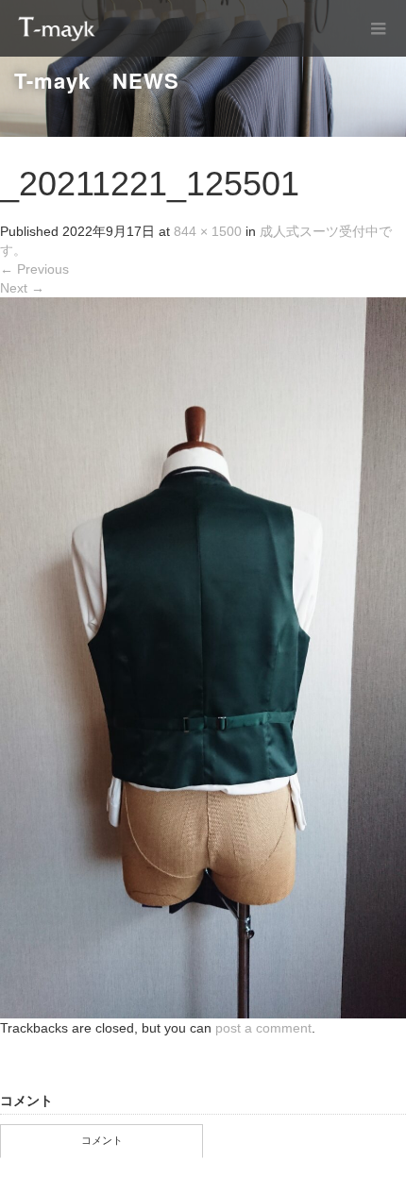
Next (22, 287)
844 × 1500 (208, 231)
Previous (34, 269)
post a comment (263, 1027)
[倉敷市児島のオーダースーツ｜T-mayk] (56, 28)
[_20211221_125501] (203, 656)
